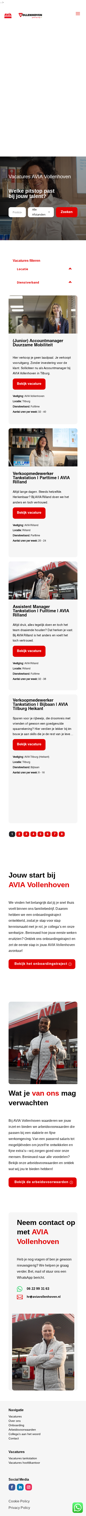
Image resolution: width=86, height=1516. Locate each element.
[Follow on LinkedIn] (20, 1487)
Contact (14, 1438)
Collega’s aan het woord (24, 1434)
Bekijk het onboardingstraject (40, 964)
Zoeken (67, 212)
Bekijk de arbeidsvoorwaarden (41, 1182)
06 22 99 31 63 (38, 1288)
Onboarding (16, 1425)
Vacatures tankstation (23, 1458)
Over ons (15, 1420)
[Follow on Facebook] (12, 1487)
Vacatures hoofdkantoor (24, 1462)
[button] (41, 212)
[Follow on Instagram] (28, 1487)
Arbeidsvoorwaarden (22, 1429)
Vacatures (15, 1416)
